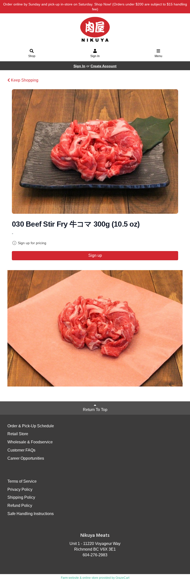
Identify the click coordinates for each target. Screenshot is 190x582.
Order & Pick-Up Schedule (30, 426)
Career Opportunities (25, 458)
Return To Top (95, 410)
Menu (158, 56)
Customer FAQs (21, 450)
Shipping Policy (21, 497)
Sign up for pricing (32, 243)
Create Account (104, 66)
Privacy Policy (19, 489)
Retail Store (17, 434)
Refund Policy (19, 505)
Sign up (95, 255)
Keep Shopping (24, 80)
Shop (31, 56)
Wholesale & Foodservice (30, 442)
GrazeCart (122, 578)
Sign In (95, 56)
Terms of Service (22, 481)
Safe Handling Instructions (30, 514)
